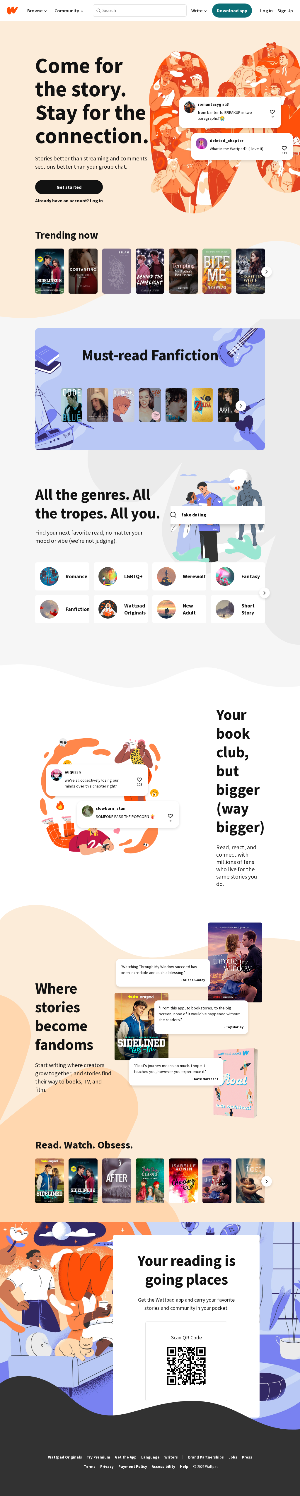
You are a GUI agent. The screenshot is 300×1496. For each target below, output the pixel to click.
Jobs (233, 1457)
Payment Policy (132, 1466)
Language (150, 1457)
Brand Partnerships (206, 1457)
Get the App (126, 1457)
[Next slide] (266, 271)
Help (184, 1466)
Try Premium (98, 1457)
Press (247, 1457)
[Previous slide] (33, 271)
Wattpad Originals (65, 1457)
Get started (69, 187)
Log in (266, 10)
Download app (232, 10)
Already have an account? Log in (69, 200)
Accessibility (163, 1466)
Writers (171, 1457)
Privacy (107, 1466)
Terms (90, 1466)
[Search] (98, 10)
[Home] (12, 10)
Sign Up (285, 10)
